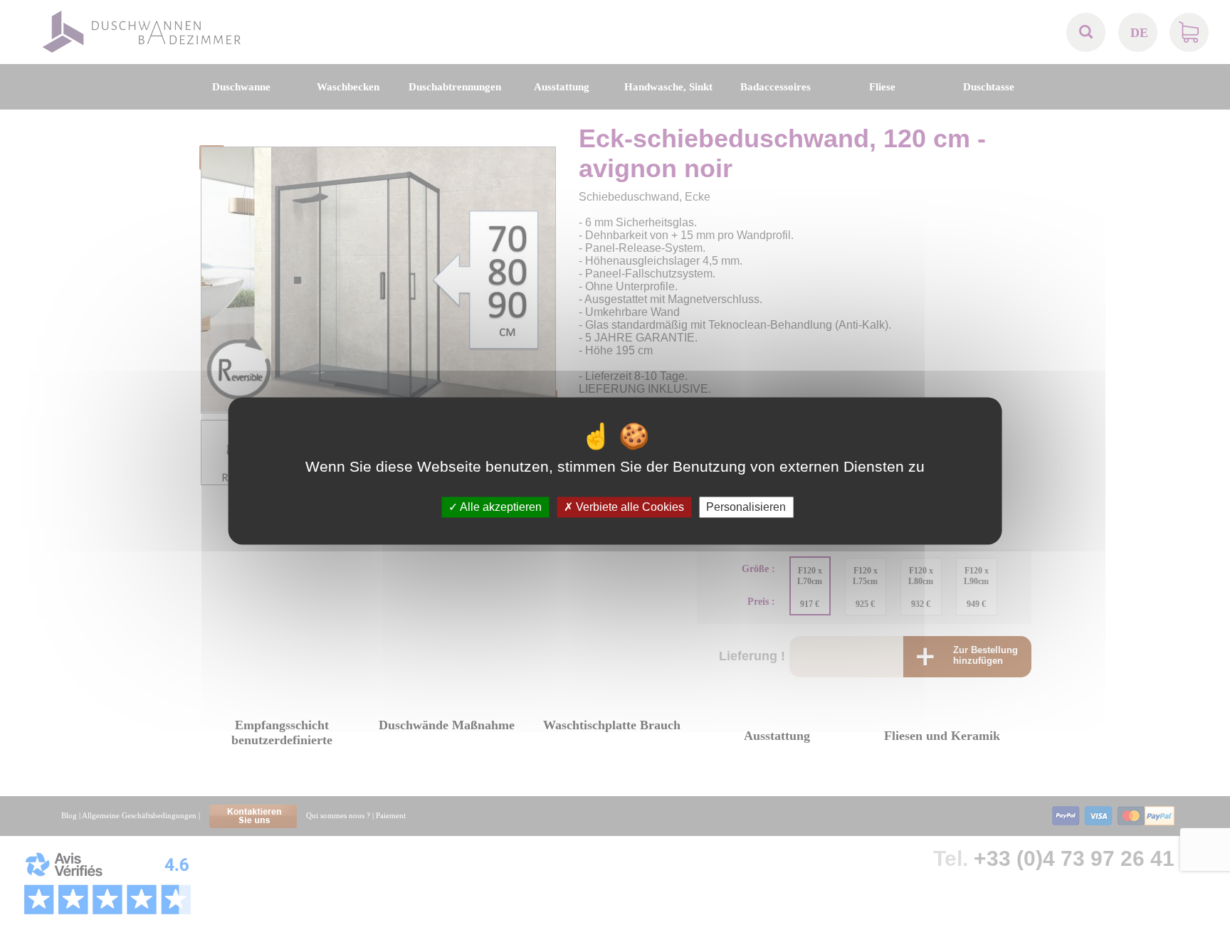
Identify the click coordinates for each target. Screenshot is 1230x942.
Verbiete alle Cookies (628, 507)
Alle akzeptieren (500, 507)
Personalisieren (746, 507)
